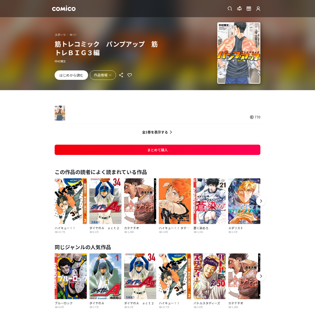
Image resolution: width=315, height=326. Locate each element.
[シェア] (121, 75)
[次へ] (261, 201)
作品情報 (101, 74)
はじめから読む (71, 75)
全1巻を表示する (155, 132)
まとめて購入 (157, 149)
